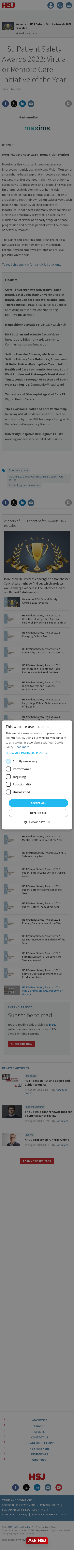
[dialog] (37, 775)
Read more (22, 747)
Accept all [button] (38, 803)
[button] (37, 753)
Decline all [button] (38, 813)
